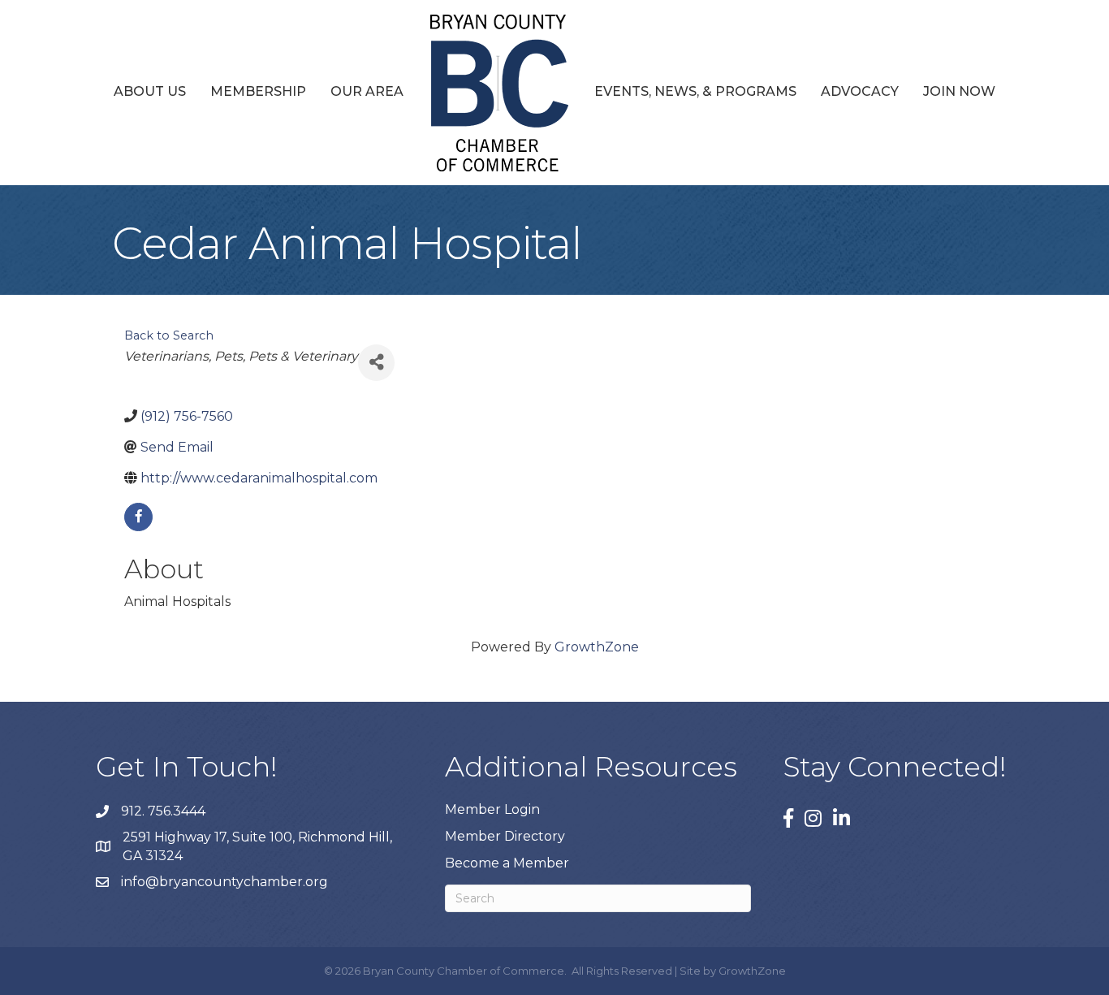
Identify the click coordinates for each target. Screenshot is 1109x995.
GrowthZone (596, 647)
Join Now (959, 91)
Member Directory (505, 836)
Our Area (366, 91)
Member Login (492, 809)
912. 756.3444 (163, 811)
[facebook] (138, 517)
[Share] (376, 362)
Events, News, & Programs (695, 91)
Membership (258, 91)
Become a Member (507, 863)
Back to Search (169, 335)
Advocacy (860, 91)
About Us (150, 91)
